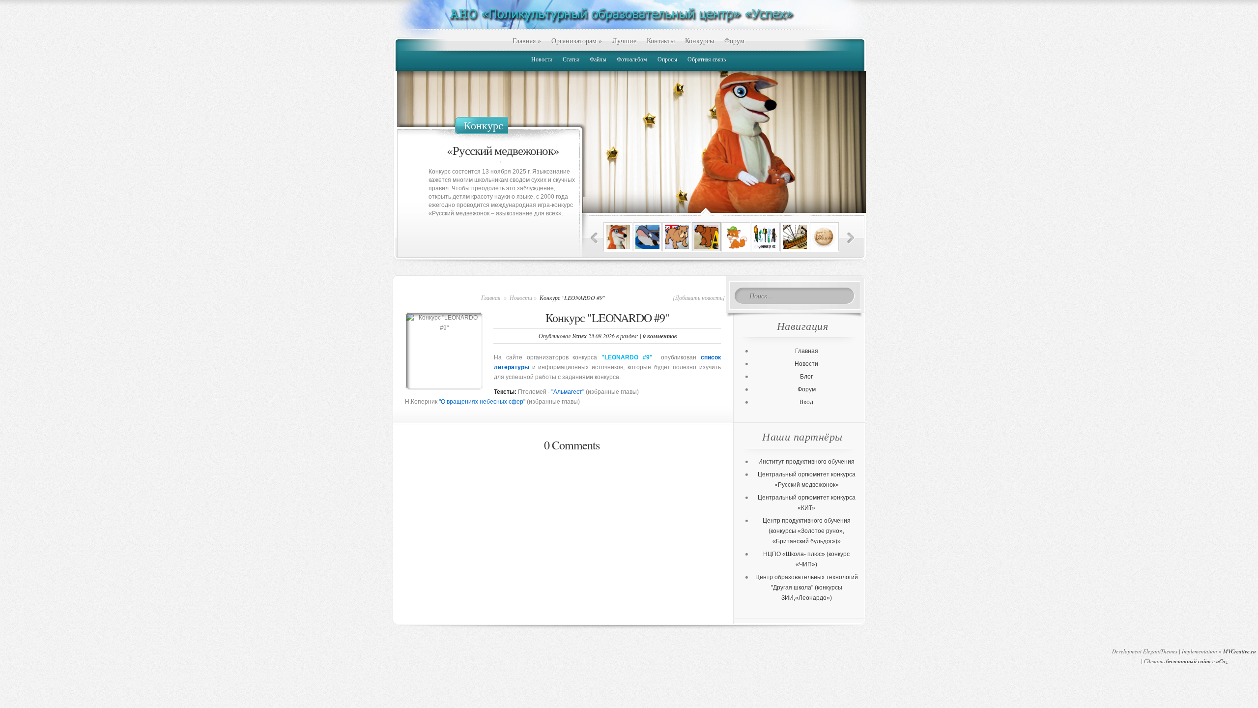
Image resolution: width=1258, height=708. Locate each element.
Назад (594, 238)
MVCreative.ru (1239, 651)
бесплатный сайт (1188, 661)
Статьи (571, 59)
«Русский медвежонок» (503, 150)
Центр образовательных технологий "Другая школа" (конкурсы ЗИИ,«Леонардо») (806, 587)
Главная (527, 40)
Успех (579, 336)
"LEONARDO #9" (627, 357)
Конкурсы (699, 40)
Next (851, 238)
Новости (541, 59)
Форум (734, 40)
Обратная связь (706, 59)
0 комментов (660, 336)
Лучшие (624, 40)
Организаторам (576, 40)
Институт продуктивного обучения (806, 461)
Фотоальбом (632, 59)
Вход (806, 402)
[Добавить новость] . (700, 297)
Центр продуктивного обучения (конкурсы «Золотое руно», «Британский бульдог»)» (807, 531)
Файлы (598, 59)
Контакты (661, 40)
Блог (806, 376)
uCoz (1222, 661)
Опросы (667, 59)
